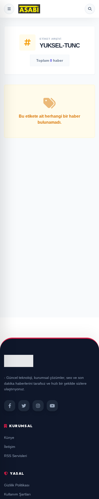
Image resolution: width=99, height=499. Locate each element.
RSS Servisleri (15, 456)
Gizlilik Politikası (16, 485)
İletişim (9, 447)
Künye (9, 438)
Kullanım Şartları (17, 494)
